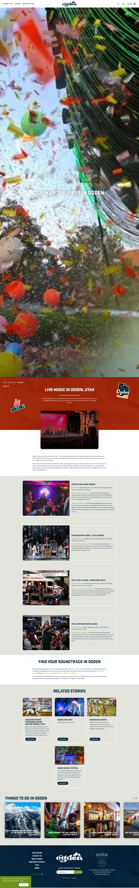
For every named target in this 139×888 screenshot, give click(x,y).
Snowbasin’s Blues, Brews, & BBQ (81, 544)
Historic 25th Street (77, 669)
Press (37, 868)
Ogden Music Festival (78, 503)
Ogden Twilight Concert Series (80, 493)
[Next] (136, 798)
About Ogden (37, 859)
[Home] (69, 4)
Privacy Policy (19, 881)
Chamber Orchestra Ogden (79, 632)
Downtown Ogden (77, 583)
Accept (24, 884)
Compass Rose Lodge (78, 539)
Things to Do (8, 4)
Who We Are (37, 853)
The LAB (99, 671)
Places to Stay (28, 4)
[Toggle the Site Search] (124, 4)
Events (18, 4)
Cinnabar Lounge (76, 627)
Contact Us (37, 856)
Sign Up (78, 872)
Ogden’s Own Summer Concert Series (82, 589)
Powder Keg (75, 487)
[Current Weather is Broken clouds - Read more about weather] (118, 4)
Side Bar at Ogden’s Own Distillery (66, 673)
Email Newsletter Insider (69, 868)
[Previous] (134, 798)
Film (37, 865)
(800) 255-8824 (106, 872)
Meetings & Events (37, 862)
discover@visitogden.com (102, 874)
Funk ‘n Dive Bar (48, 673)
